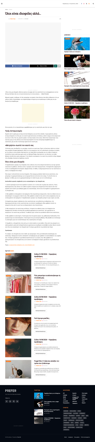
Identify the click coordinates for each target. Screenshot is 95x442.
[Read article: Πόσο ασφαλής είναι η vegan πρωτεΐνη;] (77, 61)
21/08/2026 (45, 258)
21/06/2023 (20, 18)
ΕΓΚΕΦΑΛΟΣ (82, 413)
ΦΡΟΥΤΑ (86, 425)
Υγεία (83, 401)
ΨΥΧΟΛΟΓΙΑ (66, 429)
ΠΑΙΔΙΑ (65, 420)
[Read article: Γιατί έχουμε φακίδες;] (18, 326)
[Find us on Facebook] (81, 3)
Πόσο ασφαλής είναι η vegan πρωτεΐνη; (74, 69)
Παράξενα (67, 38)
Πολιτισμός (84, 393)
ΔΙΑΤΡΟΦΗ (75, 413)
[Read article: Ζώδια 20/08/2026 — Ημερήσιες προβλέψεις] (18, 305)
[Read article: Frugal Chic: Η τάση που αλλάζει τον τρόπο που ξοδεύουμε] (18, 369)
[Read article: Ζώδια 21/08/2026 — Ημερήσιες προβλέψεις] (18, 262)
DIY (64, 393)
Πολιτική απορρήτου (85, 437)
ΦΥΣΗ (65, 427)
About (65, 437)
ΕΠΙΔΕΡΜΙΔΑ (71, 415)
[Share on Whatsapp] (55, 66)
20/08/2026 (45, 280)
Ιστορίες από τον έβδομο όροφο (76, 398)
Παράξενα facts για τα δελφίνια (72, 51)
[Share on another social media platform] (59, 66)
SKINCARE (66, 411)
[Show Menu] (1, 3)
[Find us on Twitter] (86, 3)
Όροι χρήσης (76, 437)
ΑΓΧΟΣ (79, 411)
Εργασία (74, 393)
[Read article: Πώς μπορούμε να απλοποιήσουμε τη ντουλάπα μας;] (18, 284)
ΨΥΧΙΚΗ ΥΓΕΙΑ (79, 427)
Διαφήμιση (70, 437)
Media (64, 397)
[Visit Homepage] (12, 3)
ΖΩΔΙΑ (83, 415)
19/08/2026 (45, 320)
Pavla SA (19, 437)
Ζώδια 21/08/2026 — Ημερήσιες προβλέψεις (76, 103)
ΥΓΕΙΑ (77, 425)
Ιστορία (74, 395)
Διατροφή (67, 55)
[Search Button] (93, 3)
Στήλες (83, 397)
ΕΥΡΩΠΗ (78, 415)
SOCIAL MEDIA (73, 411)
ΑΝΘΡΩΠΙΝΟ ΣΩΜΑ (67, 413)
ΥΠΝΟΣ (81, 425)
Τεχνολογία (84, 399)
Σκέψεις (84, 395)
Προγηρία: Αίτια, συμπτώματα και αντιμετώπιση (76, 86)
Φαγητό (67, 107)
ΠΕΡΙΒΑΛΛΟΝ (71, 420)
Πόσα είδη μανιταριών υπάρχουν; (72, 120)
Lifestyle (10, 9)
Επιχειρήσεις (66, 403)
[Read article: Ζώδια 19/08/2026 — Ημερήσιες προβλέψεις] (18, 348)
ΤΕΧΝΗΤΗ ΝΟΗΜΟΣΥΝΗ (69, 425)
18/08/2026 (45, 365)
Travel (64, 399)
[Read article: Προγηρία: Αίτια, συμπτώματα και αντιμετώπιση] (77, 78)
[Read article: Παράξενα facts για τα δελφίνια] (77, 43)
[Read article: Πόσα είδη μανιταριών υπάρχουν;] (77, 112)
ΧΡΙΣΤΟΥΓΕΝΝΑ (71, 427)
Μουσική (75, 401)
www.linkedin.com (30, 245)
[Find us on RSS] (89, 3)
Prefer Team (12, 18)
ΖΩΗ (87, 415)
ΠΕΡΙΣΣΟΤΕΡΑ (40, 268)
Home (6, 9)
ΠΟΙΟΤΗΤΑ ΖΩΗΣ (79, 420)
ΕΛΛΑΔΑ (65, 415)
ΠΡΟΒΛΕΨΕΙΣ (66, 422)
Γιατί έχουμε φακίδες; (42, 318)
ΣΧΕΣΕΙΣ (76, 422)
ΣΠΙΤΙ (72, 422)
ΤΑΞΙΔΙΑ (82, 422)
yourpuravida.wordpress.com (16, 245)
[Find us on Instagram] (83, 3)
